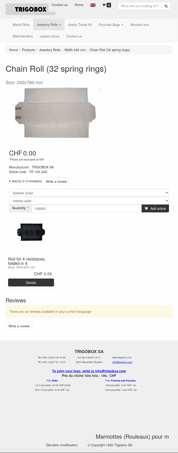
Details (31, 282)
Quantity (19, 207)
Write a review (56, 181)
